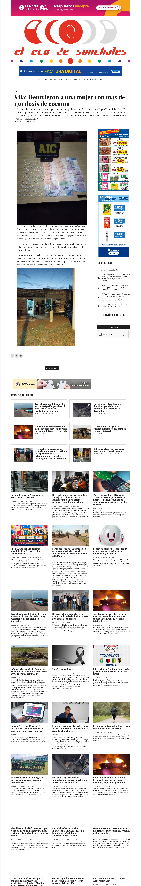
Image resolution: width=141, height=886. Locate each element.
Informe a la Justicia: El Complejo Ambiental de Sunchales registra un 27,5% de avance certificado (29, 671)
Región (105, 625)
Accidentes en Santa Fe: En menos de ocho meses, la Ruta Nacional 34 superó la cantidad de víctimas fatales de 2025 (110, 617)
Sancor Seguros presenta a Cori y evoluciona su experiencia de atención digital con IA (110, 551)
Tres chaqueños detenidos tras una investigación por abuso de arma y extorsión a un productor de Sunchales (50, 407)
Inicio (39, 80)
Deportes (93, 80)
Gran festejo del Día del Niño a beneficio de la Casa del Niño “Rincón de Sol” (26, 551)
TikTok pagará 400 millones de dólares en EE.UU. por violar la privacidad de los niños (68, 880)
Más (101, 80)
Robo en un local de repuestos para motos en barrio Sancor (109, 450)
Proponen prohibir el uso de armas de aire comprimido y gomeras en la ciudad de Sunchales (70, 728)
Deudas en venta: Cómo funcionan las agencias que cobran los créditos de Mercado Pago (111, 830)
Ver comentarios (52, 368)
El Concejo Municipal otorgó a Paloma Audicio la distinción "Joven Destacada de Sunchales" (70, 616)
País (26, 839)
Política (60, 80)
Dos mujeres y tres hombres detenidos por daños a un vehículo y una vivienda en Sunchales (108, 407)
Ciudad (45, 80)
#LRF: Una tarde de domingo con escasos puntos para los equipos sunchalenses (27, 780)
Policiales (77, 80)
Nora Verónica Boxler (63, 668)
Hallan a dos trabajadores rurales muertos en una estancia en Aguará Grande (110, 428)
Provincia (53, 80)
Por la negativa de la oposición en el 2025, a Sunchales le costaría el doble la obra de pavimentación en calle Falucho (70, 552)
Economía (68, 80)
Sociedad (85, 80)
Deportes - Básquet (108, 677)
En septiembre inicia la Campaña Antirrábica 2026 (109, 879)
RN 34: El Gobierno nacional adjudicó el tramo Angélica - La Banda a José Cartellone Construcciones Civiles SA (68, 832)
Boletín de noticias (114, 314)
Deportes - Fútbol (25, 786)
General (23, 501)
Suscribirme (114, 327)
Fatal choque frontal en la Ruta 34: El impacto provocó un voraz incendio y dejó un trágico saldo (51, 428)
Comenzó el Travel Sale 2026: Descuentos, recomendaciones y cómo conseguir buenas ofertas (27, 728)
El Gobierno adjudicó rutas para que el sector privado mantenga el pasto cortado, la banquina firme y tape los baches (29, 832)
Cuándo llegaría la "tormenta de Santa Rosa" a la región (27, 496)
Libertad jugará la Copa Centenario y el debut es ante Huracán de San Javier (111, 671)
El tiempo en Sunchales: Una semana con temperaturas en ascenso (111, 727)
